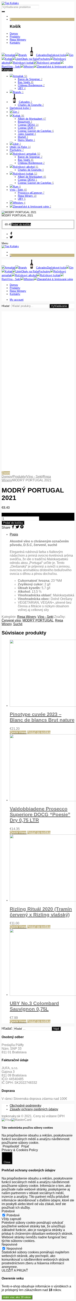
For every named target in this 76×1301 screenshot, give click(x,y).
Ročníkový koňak (25, 173)
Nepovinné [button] (9, 1244)
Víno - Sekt (18, 189)
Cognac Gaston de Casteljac (36, 130)
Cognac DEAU (28, 124)
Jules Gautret (27, 133)
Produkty (19, 476)
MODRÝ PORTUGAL (38, 620)
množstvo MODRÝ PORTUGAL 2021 (28, 514)
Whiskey (19, 202)
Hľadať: (6, 306)
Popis (14, 534)
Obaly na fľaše (20, 146)
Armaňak (20, 76)
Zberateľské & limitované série (32, 206)
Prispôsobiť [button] (11, 1146)
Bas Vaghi (25, 82)
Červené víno (11, 620)
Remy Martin (26, 140)
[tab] (42, 572)
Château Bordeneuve (31, 85)
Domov (7, 476)
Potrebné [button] (8, 1211)
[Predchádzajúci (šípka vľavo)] (7, 650)
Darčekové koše (20, 108)
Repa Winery (27, 195)
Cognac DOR (26, 127)
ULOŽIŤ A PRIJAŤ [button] (15, 1270)
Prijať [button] (25, 1146)
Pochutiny (17, 150)
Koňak (18, 115)
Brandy (18, 92)
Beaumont (25, 121)
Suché (17, 624)
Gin (16, 111)
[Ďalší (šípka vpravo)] (69, 650)
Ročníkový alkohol (25, 166)
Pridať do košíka (13, 522)
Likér (17, 143)
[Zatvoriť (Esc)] (71, 4)
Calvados (25, 101)
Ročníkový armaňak (26, 153)
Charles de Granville (31, 104)
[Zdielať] (62, 4)
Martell (23, 137)
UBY (22, 88)
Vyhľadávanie (59, 306)
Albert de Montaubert (32, 118)
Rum (17, 186)
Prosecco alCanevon (31, 192)
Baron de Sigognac (30, 79)
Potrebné (13, 1215)
